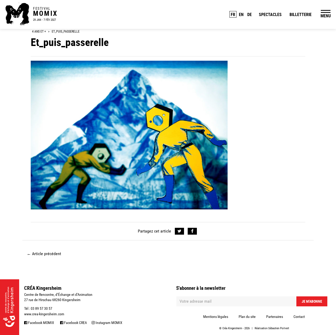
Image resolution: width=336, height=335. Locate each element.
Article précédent (44, 253)
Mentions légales (215, 317)
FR (233, 14)
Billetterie (301, 14)
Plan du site (247, 317)
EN (241, 14)
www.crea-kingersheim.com (44, 314)
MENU (326, 16)
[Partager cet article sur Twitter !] (179, 231)
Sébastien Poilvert (278, 328)
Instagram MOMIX (108, 323)
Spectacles (270, 14)
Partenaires (274, 317)
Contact (299, 317)
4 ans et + (39, 31)
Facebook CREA (75, 323)
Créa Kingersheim (232, 328)
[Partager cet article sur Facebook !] (192, 231)
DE (249, 14)
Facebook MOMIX (40, 323)
